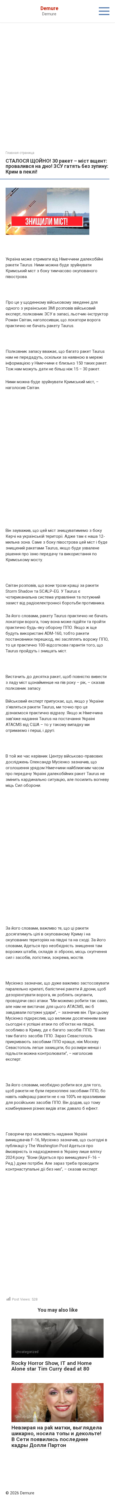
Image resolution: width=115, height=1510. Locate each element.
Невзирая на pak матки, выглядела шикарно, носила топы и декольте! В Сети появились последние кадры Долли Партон (56, 1436)
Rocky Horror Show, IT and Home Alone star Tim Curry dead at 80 (51, 1366)
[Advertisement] (57, 90)
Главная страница (20, 153)
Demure (49, 8)
